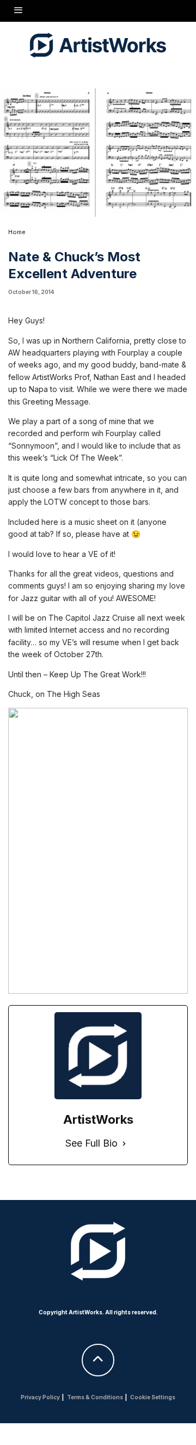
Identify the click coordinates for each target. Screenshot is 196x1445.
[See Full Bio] (124, 1144)
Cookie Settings (152, 1397)
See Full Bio (91, 1143)
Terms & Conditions (95, 1397)
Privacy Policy (40, 1397)
